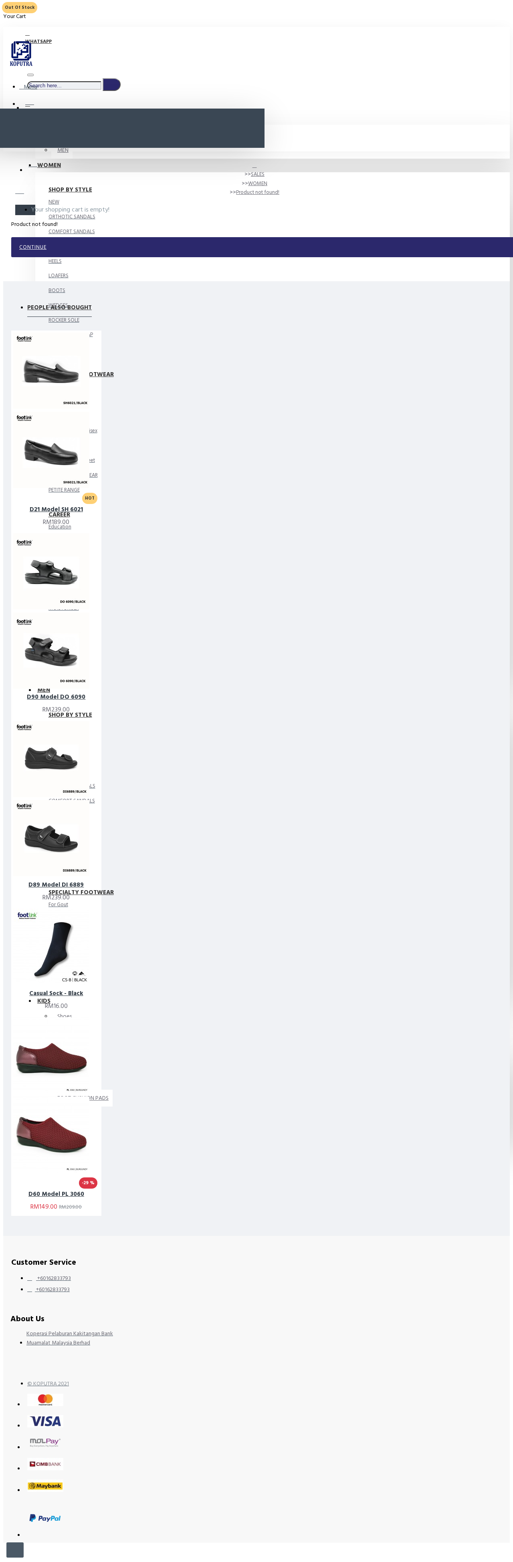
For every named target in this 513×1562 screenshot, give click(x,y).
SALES (258, 174)
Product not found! (257, 192)
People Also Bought (59, 307)
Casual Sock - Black (56, 993)
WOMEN (257, 183)
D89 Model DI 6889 (56, 885)
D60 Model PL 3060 (56, 1194)
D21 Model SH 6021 (56, 509)
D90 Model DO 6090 (56, 697)
